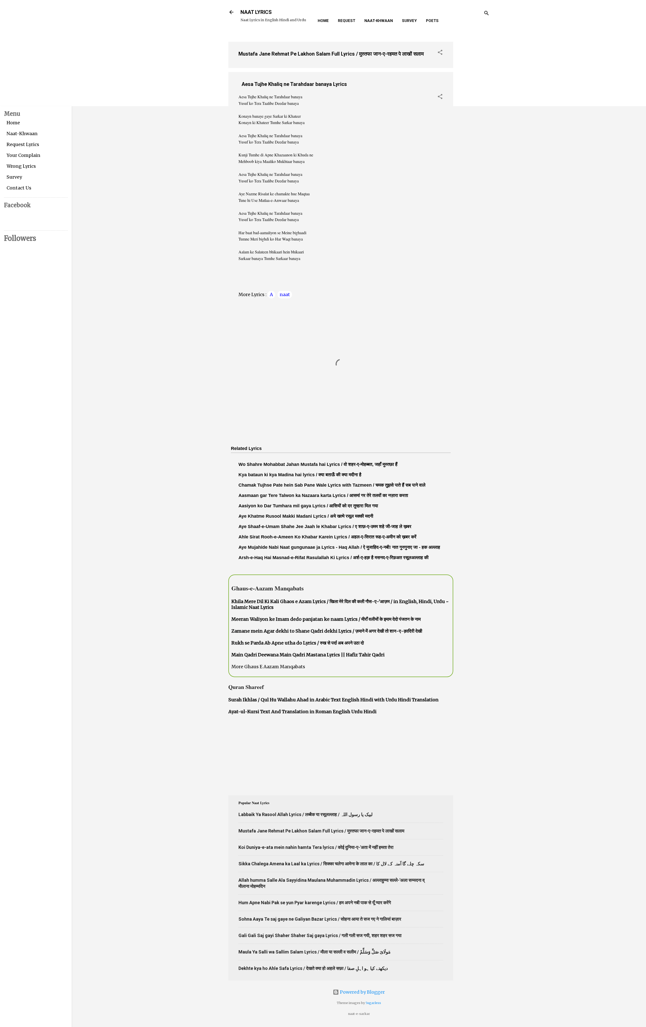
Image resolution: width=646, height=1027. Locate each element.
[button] (440, 53)
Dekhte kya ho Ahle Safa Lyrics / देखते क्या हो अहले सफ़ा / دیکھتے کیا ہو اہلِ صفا (313, 968)
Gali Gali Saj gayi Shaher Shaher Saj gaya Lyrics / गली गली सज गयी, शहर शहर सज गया (319, 935)
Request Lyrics (23, 144)
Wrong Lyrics (21, 166)
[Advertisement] (473, 113)
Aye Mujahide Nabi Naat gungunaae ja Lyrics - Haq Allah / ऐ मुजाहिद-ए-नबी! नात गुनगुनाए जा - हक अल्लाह (339, 547)
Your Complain (23, 155)
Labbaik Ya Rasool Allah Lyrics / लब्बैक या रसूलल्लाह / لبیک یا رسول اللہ (305, 814)
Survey (409, 20)
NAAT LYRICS (256, 12)
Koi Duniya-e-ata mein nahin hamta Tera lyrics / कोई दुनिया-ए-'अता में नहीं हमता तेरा (315, 847)
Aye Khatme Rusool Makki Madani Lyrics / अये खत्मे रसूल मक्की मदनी (305, 516)
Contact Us (19, 188)
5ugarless (373, 1003)
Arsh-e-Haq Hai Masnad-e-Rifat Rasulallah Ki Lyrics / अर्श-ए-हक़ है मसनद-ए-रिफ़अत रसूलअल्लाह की (333, 557)
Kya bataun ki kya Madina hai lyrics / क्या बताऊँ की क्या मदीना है (299, 474)
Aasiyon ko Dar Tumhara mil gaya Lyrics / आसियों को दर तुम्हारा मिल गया (308, 505)
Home (323, 20)
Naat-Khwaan (378, 20)
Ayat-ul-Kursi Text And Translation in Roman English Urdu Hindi (302, 711)
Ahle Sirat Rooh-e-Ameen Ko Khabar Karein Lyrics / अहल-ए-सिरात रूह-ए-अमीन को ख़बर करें (327, 536)
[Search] (486, 13)
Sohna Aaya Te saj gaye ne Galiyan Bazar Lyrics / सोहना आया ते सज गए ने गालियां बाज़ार (319, 919)
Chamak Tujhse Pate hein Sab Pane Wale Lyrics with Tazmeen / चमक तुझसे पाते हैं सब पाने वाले (331, 485)
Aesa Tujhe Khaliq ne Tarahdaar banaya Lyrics (294, 84)
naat (285, 294)
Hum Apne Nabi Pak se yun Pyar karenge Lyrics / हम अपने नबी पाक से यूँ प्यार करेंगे (314, 902)
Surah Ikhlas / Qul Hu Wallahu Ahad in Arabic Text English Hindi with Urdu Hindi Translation (333, 700)
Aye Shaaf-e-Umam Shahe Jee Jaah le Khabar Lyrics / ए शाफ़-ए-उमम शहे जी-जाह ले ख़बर (324, 526)
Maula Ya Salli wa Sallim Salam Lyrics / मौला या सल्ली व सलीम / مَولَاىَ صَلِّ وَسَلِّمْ (314, 951)
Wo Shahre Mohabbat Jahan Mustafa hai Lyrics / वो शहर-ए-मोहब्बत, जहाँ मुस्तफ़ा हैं (317, 464)
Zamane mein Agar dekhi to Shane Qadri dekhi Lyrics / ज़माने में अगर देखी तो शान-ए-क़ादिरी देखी (326, 631)
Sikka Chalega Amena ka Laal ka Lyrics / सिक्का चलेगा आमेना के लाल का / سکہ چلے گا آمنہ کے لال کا (331, 863)
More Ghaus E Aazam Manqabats (268, 667)
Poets (432, 20)
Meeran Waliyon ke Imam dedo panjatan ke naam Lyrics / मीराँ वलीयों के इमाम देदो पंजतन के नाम (326, 619)
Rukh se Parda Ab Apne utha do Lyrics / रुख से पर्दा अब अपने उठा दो (297, 643)
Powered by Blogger (362, 992)
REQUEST (346, 20)
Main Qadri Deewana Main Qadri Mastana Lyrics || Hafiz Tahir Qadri (308, 655)
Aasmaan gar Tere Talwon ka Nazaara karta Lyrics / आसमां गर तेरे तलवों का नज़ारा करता (323, 495)
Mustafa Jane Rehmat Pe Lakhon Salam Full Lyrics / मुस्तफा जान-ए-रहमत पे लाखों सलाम (331, 54)
